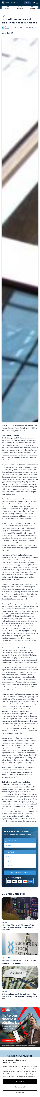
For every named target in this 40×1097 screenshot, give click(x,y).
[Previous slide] (3, 8)
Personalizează (20, 1087)
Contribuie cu (20, 873)
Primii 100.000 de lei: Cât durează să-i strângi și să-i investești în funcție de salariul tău (18, 927)
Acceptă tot (20, 1081)
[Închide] (37, 1060)
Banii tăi (4, 922)
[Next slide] (37, 8)
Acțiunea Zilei (6, 958)
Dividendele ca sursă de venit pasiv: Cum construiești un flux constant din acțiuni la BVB (19, 996)
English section (7, 16)
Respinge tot (20, 1093)
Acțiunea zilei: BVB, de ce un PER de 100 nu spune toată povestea (19, 962)
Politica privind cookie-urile (26, 1076)
